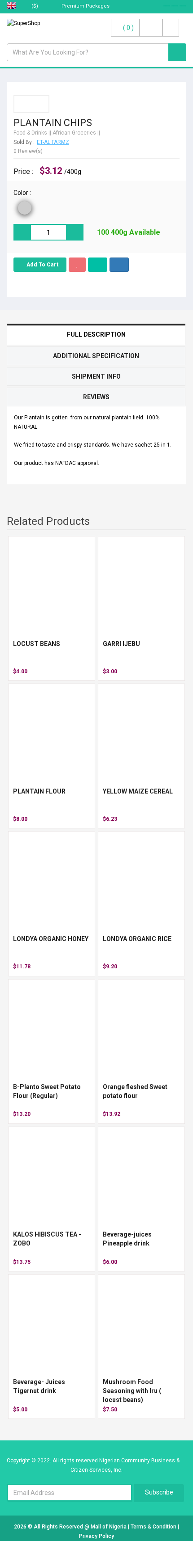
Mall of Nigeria (109, 1527)
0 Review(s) (28, 151)
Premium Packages (85, 6)
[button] (119, 265)
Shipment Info (96, 376)
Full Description (96, 334)
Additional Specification (96, 355)
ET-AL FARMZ (53, 142)
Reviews (96, 397)
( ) (128, 27)
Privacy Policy (96, 1536)
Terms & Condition (154, 1527)
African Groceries (74, 133)
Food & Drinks (30, 133)
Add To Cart (42, 265)
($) (35, 6)
